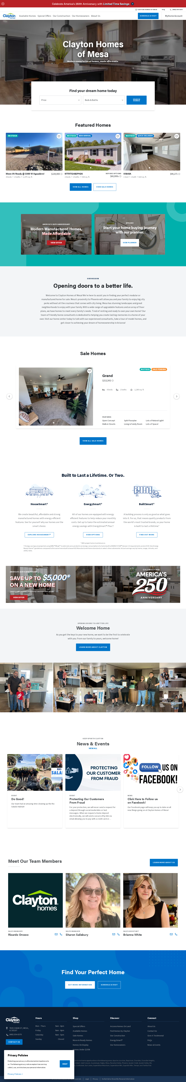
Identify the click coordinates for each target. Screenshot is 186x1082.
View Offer (56, 242)
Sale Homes (78, 1035)
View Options (93, 535)
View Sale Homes (104, 187)
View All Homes (80, 187)
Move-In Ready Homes (82, 1040)
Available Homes (27, 16)
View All (93, 748)
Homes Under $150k (81, 1049)
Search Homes (136, 100)
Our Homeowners (80, 16)
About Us (95, 16)
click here (51, 591)
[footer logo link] (13, 1020)
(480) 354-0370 (177, 10)
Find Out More (146, 535)
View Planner (130, 242)
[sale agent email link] (56, 934)
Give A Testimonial (155, 1035)
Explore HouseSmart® (39, 535)
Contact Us (14, 1042)
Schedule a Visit (109, 985)
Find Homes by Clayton (120, 1031)
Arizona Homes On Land (120, 1026)
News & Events (153, 1045)
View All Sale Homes (93, 441)
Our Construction (61, 16)
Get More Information (80, 985)
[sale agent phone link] (61, 934)
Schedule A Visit (148, 16)
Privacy (95, 1079)
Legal (87, 1079)
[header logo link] (9, 16)
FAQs (149, 1040)
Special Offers (44, 16)
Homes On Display (80, 1045)
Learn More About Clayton (93, 647)
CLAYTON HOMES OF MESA (147, 9)
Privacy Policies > (15, 1074)
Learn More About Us (164, 862)
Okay (64, 1064)
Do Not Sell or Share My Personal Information (118, 1079)
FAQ (163, 9)
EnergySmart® (116, 1040)
